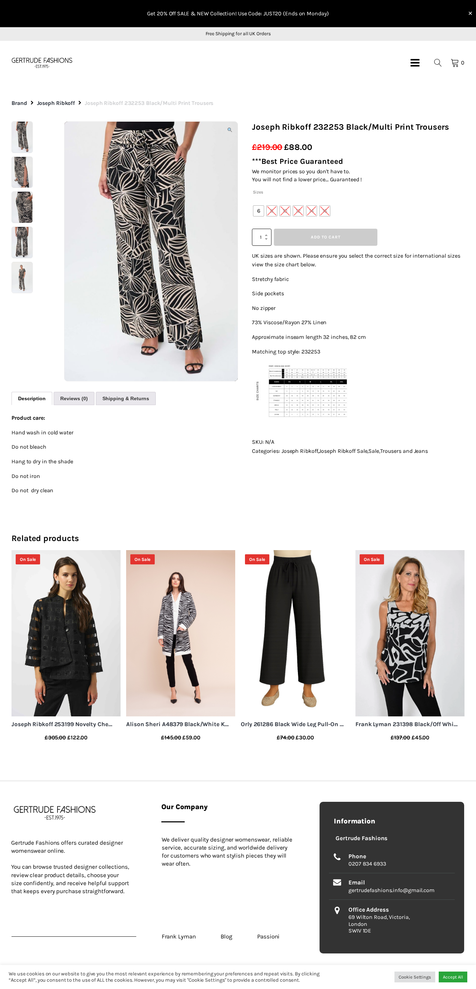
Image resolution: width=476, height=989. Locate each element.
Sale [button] (373, 451)
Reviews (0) (74, 398)
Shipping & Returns (125, 398)
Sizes (258, 192)
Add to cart (325, 237)
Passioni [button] (268, 936)
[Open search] (438, 63)
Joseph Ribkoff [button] (56, 103)
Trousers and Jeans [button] (404, 451)
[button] (41, 62)
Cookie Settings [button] (415, 977)
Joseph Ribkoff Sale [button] (343, 451)
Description (32, 398)
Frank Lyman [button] (179, 936)
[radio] (258, 211)
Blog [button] (227, 936)
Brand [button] (19, 103)
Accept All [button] (453, 977)
